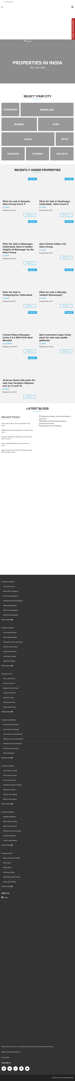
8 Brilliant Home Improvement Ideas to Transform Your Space (17, 431)
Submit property (6, 619)
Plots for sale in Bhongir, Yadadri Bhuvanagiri (53, 293)
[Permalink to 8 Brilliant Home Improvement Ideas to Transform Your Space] (56, 422)
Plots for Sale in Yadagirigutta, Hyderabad (17, 293)
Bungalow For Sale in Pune (10, 688)
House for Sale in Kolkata (10, 647)
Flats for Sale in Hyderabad (11, 724)
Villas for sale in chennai (10, 799)
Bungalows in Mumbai (9, 816)
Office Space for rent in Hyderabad (13, 739)
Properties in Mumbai (7, 812)
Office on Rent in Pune (9, 707)
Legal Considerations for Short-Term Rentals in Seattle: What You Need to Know (17, 451)
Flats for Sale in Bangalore (10, 596)
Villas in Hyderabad (8, 753)
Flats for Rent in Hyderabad (11, 729)
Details (29, 215)
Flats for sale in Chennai (10, 775)
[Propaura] (1, 7)
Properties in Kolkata (7, 628)
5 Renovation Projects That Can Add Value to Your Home (15, 424)
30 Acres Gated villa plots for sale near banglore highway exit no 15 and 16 (19, 383)
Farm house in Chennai (9, 780)
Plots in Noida (7, 863)
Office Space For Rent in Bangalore (13, 600)
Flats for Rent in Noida (9, 882)
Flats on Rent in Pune (9, 678)
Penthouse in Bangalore (10, 605)
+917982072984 (8, 2)
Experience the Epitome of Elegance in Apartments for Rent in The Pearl (16, 438)
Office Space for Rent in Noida (11, 877)
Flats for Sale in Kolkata (10, 632)
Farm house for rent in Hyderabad (12, 734)
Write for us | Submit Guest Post (10, 1052)
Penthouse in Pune (8, 697)
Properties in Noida (6, 853)
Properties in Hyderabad (8, 720)
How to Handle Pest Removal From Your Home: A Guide (15, 444)
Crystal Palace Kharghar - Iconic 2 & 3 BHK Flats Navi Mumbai (18, 337)
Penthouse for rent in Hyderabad (12, 743)
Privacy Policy (5, 1057)
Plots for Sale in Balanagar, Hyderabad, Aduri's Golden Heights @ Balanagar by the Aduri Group (18, 248)
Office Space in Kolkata (9, 656)
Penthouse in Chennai (9, 789)
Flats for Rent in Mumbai (10, 821)
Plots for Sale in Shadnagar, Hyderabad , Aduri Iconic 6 (55, 202)
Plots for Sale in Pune (9, 702)
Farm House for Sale (9, 586)
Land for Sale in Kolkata (10, 651)
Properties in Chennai (7, 766)
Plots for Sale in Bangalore (10, 610)
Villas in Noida (7, 867)
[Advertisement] (37, 24)
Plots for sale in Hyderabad (11, 748)
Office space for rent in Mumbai (12, 831)
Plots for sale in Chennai (10, 794)
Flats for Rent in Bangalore (10, 591)
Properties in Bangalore (8, 581)
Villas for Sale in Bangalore (10, 615)
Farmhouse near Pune (9, 693)
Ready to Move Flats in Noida (11, 858)
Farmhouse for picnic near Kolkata (13, 642)
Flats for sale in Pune (9, 683)
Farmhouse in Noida (9, 872)
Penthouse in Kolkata (9, 661)
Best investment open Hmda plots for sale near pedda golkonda (55, 337)
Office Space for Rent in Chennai (12, 785)
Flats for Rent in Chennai (10, 770)
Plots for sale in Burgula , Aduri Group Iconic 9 (17, 202)
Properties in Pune (6, 674)
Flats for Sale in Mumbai (10, 826)
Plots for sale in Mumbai (10, 840)
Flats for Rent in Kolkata (10, 637)
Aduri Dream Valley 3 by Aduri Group (52, 245)
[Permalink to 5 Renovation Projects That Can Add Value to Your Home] (56, 417)
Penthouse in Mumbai (9, 835)
